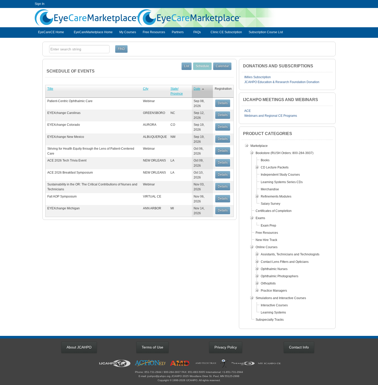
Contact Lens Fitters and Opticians (285, 262)
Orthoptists (268, 283)
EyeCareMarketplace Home (93, 32)
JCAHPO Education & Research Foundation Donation (281, 82)
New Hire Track (266, 240)
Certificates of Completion (274, 211)
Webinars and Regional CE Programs (270, 116)
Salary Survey (270, 203)
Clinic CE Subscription (226, 32)
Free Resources (154, 32)
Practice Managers (274, 290)
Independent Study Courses (280, 174)
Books (265, 160)
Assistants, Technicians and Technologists (290, 254)
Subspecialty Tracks (270, 319)
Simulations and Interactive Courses (281, 298)
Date (197, 89)
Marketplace (259, 146)
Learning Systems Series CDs (282, 182)
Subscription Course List (266, 32)
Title (50, 89)
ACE (247, 111)
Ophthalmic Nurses (274, 269)
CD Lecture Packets (275, 167)
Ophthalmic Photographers (279, 276)
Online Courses (266, 247)
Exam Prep (268, 225)
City (145, 89)
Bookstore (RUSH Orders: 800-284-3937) (284, 153)
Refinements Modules (276, 196)
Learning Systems (273, 312)
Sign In (39, 4)
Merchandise (270, 189)
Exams (260, 218)
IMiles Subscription (257, 77)
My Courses (127, 32)
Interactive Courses (274, 305)
